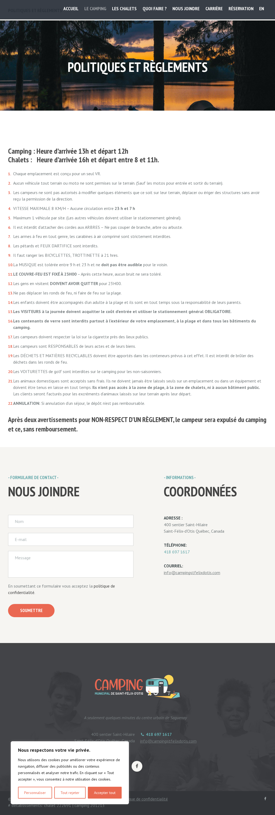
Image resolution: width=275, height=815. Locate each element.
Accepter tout (104, 792)
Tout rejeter (69, 792)
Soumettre (31, 610)
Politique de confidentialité (143, 799)
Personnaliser (35, 792)
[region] (70, 772)
